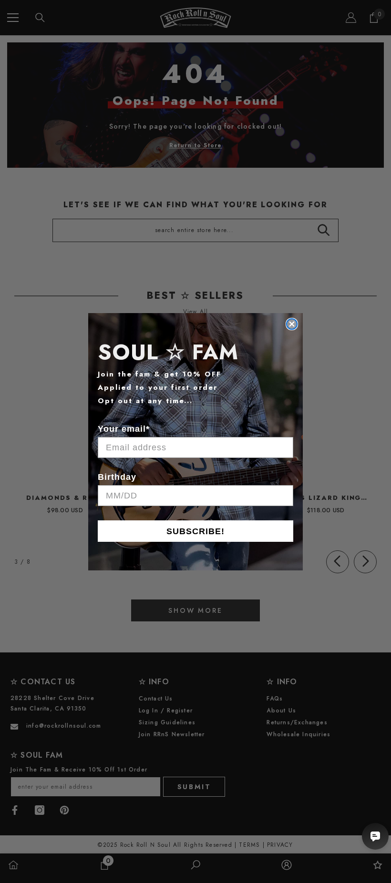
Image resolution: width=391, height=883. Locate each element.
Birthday (117, 477)
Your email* (124, 429)
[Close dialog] (292, 324)
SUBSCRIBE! (195, 531)
